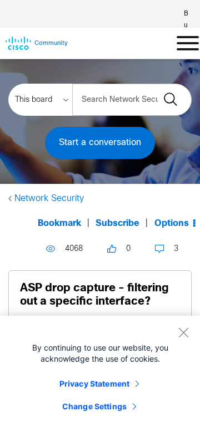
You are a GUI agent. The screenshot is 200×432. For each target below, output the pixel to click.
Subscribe (117, 223)
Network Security (49, 198)
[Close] (183, 332)
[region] (100, 374)
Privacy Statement (94, 383)
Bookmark (59, 223)
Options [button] (171, 223)
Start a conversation (100, 142)
